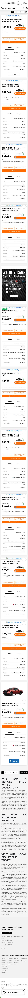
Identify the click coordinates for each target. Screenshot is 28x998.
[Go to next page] (23, 12)
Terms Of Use (11, 985)
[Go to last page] (26, 12)
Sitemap (15, 985)
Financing (17, 955)
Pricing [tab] (18, 47)
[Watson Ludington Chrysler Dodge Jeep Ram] (9, 3)
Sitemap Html (19, 985)
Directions (23, 960)
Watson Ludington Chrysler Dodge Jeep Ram (3, 985)
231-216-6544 (9, 942)
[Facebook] (3, 948)
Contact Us (7, 933)
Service (11, 955)
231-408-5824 (8, 940)
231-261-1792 (8, 944)
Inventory (4, 955)
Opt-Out (26, 985)
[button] (24, 17)
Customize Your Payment (8, 38)
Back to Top (24, 772)
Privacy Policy (7, 985)
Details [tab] (10, 47)
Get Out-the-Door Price (15, 42)
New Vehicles (4, 962)
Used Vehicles (4, 968)
